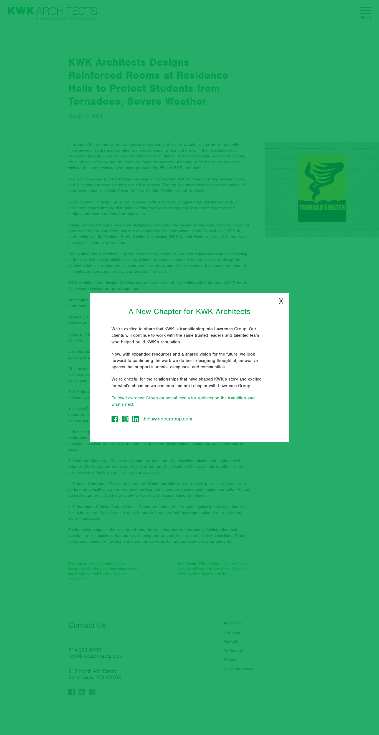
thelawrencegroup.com (167, 419)
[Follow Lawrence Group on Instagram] (125, 419)
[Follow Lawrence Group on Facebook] (115, 419)
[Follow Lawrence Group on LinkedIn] (135, 419)
